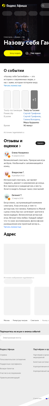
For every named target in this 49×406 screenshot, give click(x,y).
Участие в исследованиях (10, 373)
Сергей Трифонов (32, 113)
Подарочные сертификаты (11, 364)
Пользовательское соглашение (13, 359)
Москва (7, 320)
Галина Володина (31, 119)
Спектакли (35, 320)
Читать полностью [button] (12, 85)
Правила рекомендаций (9, 378)
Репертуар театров (20, 320)
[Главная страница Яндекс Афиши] (3, 5)
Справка (3, 355)
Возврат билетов (7, 369)
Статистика (37, 398)
